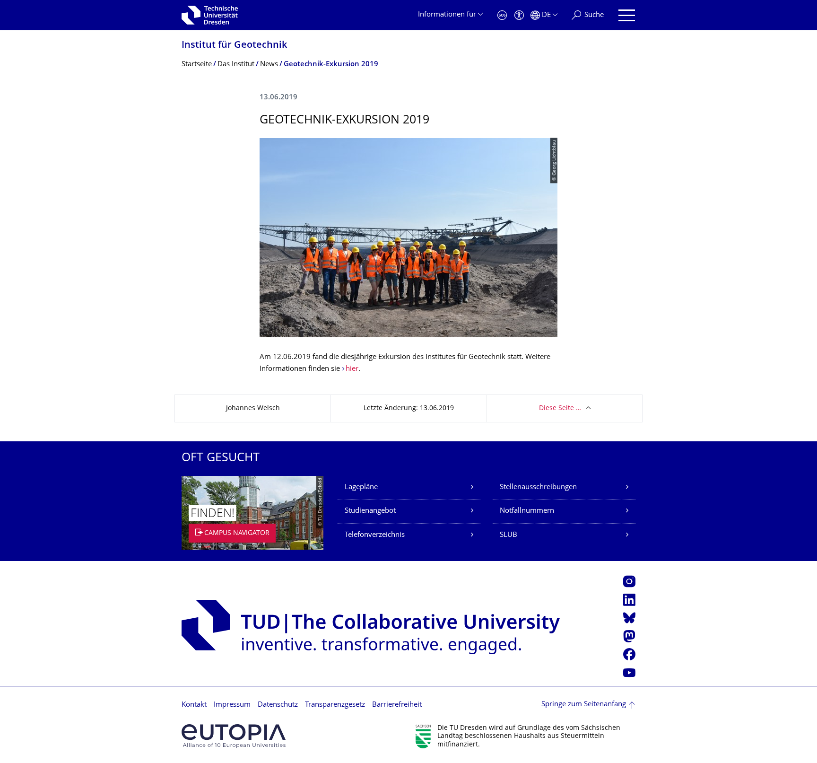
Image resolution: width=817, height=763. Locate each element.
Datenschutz (278, 705)
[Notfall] (502, 15)
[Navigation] (626, 15)
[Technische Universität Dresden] (210, 15)
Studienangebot (370, 511)
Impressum (232, 705)
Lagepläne (361, 487)
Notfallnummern (527, 511)
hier (352, 369)
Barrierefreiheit (397, 705)
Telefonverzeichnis (375, 535)
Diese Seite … (560, 408)
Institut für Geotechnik (234, 45)
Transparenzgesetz (335, 705)
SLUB (508, 535)
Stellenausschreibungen (538, 487)
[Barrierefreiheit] (519, 15)
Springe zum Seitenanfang (583, 704)
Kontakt (194, 705)
